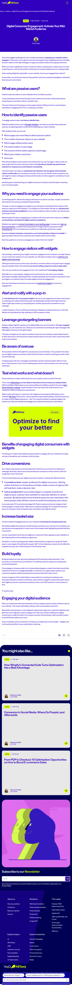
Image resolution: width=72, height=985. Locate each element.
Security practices (14, 904)
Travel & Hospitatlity (36, 939)
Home (2, 11)
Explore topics (14, 934)
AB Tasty (12, 396)
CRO (9, 946)
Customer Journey (14, 950)
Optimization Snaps (58, 910)
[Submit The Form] (67, 879)
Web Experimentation (37, 904)
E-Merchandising (35, 918)
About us (11, 899)
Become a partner (14, 911)
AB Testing (11, 943)
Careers (10, 914)
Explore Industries (37, 934)
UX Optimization (13, 960)
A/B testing (14, 382)
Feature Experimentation (38, 907)
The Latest (56, 899)
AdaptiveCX (56, 913)
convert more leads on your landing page (34, 224)
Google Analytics (32, 124)
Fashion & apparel (36, 950)
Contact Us (11, 907)
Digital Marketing (13, 956)
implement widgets (44, 283)
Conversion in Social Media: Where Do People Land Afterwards (34, 714)
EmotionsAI (33, 914)
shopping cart (7, 229)
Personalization (35, 911)
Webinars (55, 931)
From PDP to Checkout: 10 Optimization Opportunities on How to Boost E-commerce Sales (35, 761)
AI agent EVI (34, 921)
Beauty (32, 943)
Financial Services (36, 953)
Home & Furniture (36, 956)
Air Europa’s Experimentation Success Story (57, 925)
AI (8, 939)
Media (32, 960)
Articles (7, 11)
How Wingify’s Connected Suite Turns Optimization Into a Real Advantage (34, 666)
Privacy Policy (6, 886)
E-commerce (34, 946)
